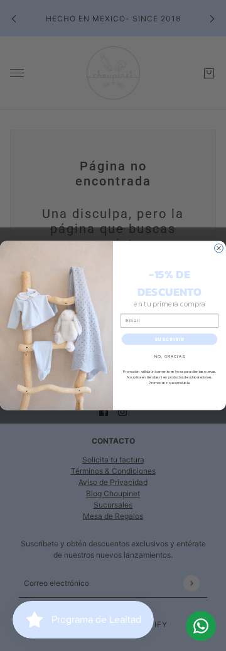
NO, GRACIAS (169, 356)
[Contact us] (201, 626)
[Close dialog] (219, 248)
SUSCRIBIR (169, 339)
